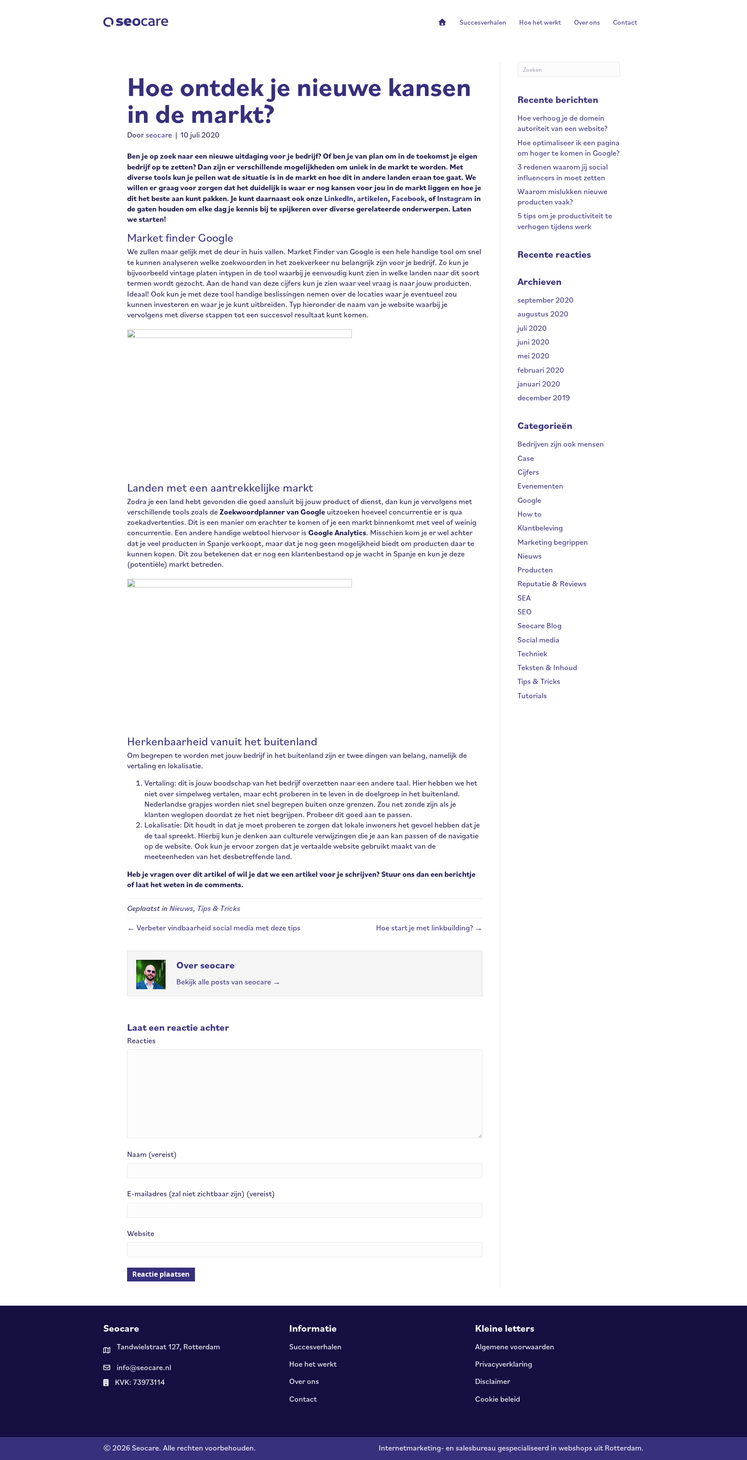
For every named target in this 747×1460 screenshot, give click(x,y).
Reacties (141, 1040)
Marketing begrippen (552, 542)
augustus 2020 (542, 314)
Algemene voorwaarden (514, 1346)
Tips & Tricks (218, 908)
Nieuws (181, 908)
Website (140, 1233)
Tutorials (532, 695)
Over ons (304, 1381)
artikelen (372, 198)
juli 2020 (532, 328)
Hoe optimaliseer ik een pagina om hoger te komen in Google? (568, 147)
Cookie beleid (497, 1399)
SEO (524, 612)
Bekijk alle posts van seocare (228, 982)
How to (529, 514)
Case (525, 458)
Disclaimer (492, 1381)
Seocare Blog (539, 625)
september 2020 (545, 300)
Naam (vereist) (152, 1154)
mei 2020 (533, 356)
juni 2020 (533, 342)
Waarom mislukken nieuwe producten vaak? (562, 196)
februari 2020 (540, 370)
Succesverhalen (315, 1346)
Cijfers (528, 472)
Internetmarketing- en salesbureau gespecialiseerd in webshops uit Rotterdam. (511, 1448)
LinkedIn (338, 198)
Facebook (408, 198)
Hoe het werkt (313, 1364)
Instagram (454, 198)
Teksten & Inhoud (547, 667)
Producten (535, 570)
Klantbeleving (540, 528)
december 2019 (543, 398)
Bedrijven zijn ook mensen (560, 444)
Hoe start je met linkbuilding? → (429, 928)
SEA (524, 598)
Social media (538, 640)
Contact (303, 1399)
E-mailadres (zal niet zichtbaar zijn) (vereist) (201, 1193)
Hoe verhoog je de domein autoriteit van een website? (562, 123)
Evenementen (540, 486)
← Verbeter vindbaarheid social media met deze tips (213, 928)
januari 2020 (538, 384)
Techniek (532, 653)
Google (529, 500)
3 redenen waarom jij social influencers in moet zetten (562, 172)
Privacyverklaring (503, 1364)
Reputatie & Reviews (552, 583)
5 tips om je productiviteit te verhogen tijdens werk (564, 221)
